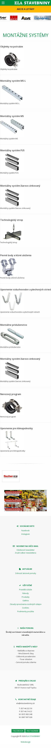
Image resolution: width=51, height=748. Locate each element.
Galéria (26, 600)
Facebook (25, 530)
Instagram (25, 534)
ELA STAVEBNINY (33, 736)
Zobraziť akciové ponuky (25, 573)
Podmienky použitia (25, 611)
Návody (25, 593)
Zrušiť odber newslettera (25, 552)
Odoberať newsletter (26, 550)
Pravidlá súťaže (25, 589)
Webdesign (25, 742)
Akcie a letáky (25, 9)
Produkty (25, 597)
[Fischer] (10, 476)
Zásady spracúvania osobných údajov (25, 604)
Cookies (25, 607)
